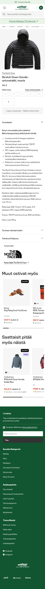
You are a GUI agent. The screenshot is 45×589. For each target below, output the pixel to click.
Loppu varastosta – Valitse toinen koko (22, 111)
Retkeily (11, 26)
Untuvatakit (35, 26)
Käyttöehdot (7, 512)
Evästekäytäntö (8, 543)
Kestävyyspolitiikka (10, 534)
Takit (27, 26)
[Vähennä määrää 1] (4, 101)
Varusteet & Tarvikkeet (11, 468)
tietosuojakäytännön (29, 427)
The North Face (8, 73)
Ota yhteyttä (7, 489)
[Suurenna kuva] (22, 49)
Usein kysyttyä (8, 498)
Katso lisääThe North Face (15, 262)
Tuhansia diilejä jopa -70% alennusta (22, 21)
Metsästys (6, 463)
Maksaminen (7, 508)
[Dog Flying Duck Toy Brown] (16, 292)
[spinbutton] (8, 101)
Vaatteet (19, 26)
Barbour (6, 308)
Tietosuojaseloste (9, 539)
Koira (5, 458)
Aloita (4, 26)
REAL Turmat (37, 308)
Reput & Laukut (8, 477)
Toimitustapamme (9, 503)
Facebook (8, 551)
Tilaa (6, 440)
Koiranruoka (7, 472)
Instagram (9, 554)
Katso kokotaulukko (32, 90)
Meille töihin (7, 529)
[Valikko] (4, 7)
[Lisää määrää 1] (13, 101)
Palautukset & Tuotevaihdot (13, 494)
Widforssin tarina (9, 525)
